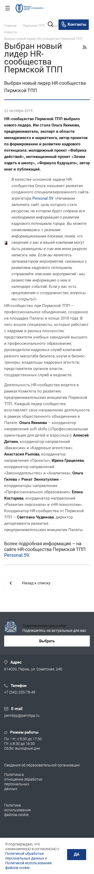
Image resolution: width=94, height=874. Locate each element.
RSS (84, 47)
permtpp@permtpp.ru (21, 716)
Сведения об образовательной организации (42, 765)
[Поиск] (50, 25)
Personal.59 (42, 198)
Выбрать (47, 641)
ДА (76, 854)
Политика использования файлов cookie (17, 810)
